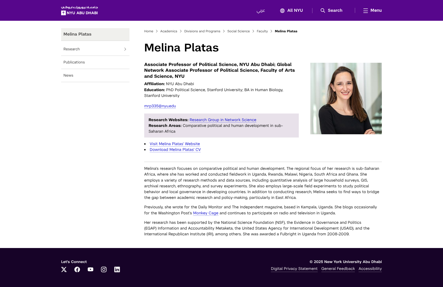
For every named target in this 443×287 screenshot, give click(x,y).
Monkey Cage (206, 212)
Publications (74, 62)
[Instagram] (104, 270)
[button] (333, 10)
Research (71, 49)
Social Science (238, 31)
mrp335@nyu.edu (160, 105)
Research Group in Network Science (223, 119)
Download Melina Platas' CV (175, 149)
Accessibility (370, 268)
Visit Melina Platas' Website (175, 143)
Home (148, 31)
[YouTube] (90, 270)
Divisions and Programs (202, 31)
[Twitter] (64, 270)
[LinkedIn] (117, 270)
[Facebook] (77, 270)
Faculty (262, 31)
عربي (261, 10)
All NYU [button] (295, 10)
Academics (168, 31)
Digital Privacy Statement (294, 268)
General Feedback (338, 268)
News (68, 75)
